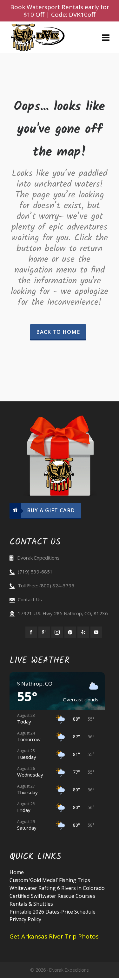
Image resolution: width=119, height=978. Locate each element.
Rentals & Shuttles (31, 903)
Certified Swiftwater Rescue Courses (52, 895)
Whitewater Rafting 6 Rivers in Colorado (57, 888)
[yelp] (83, 632)
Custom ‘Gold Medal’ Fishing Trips (50, 880)
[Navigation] (105, 37)
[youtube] (96, 632)
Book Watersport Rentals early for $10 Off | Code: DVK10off (59, 11)
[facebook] (31, 632)
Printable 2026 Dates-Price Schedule (53, 911)
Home (17, 872)
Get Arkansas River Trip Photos (54, 936)
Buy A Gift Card (51, 510)
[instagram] (57, 632)
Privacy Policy (25, 919)
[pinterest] (70, 632)
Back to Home (58, 331)
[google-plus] (44, 632)
